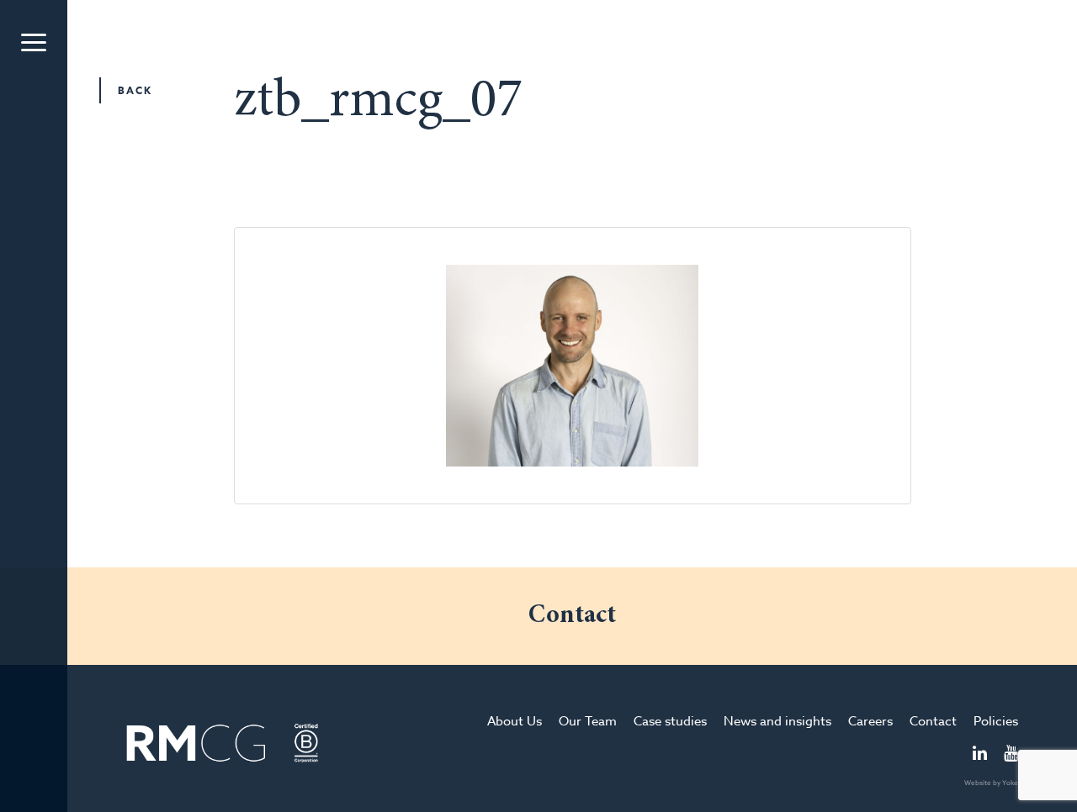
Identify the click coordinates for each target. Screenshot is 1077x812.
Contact (933, 721)
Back (135, 90)
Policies (996, 721)
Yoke (1010, 783)
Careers (870, 721)
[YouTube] (1011, 755)
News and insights (777, 721)
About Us (514, 721)
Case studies (670, 721)
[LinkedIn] (980, 755)
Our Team (588, 721)
